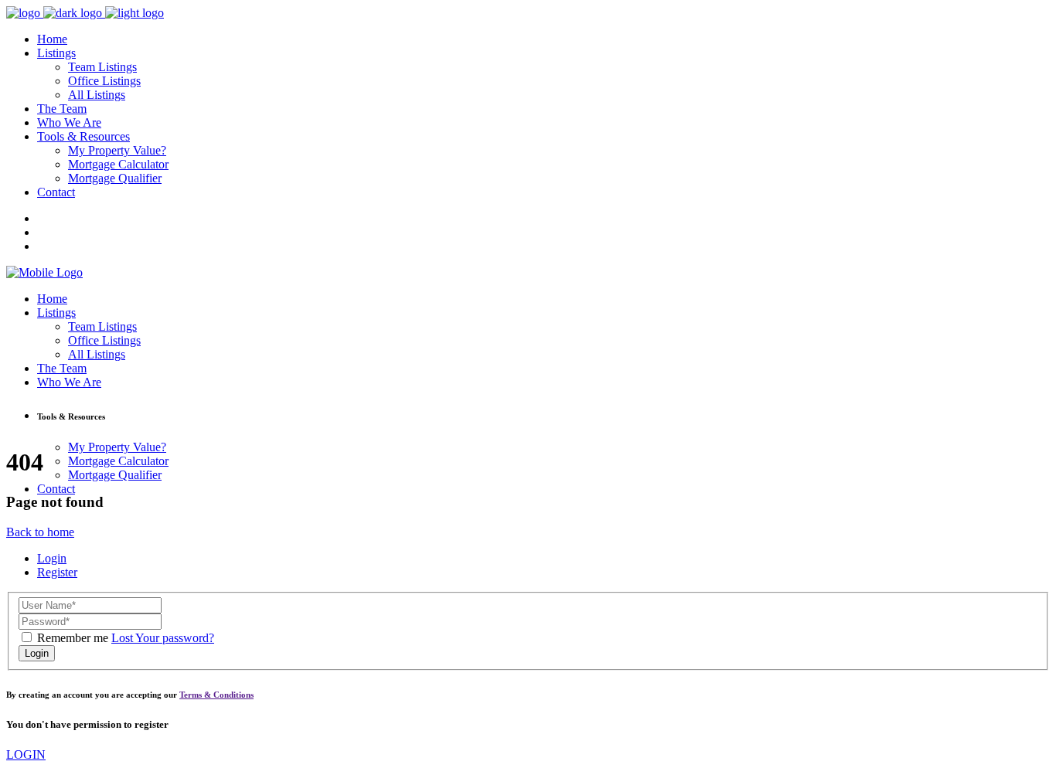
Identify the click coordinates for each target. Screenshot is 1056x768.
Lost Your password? (162, 637)
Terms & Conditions (216, 694)
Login (51, 558)
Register (57, 572)
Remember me (72, 637)
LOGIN (26, 754)
